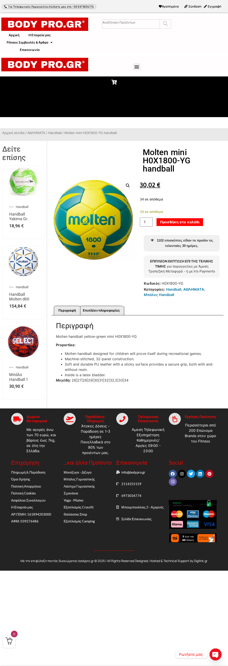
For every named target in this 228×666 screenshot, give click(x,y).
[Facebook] (173, 474)
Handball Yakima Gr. (18, 216)
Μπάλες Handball (159, 294)
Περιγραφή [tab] (67, 310)
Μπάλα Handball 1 (18, 377)
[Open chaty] (216, 654)
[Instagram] (182, 474)
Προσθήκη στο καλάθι (180, 222)
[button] (136, 66)
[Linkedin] (200, 474)
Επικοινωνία (30, 50)
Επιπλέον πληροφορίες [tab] (101, 310)
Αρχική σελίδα (13, 133)
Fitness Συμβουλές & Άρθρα (27, 42)
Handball (54, 133)
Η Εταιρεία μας (39, 35)
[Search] (165, 24)
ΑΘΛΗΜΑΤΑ (36, 133)
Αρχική (14, 35)
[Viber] (173, 482)
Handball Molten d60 (19, 297)
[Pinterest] (209, 474)
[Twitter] (191, 474)
